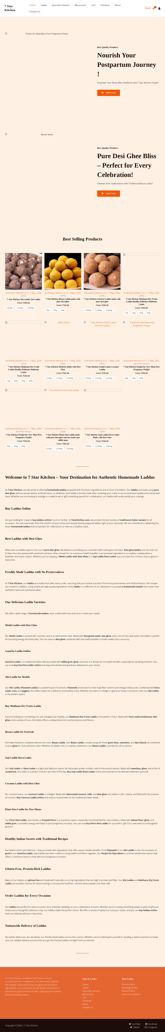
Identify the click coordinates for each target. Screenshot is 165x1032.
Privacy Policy (128, 984)
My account (80, 5)
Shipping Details (130, 987)
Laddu (44, 5)
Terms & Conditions (131, 994)
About (118, 5)
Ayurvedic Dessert (61, 5)
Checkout (105, 5)
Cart (93, 5)
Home (33, 5)
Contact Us (35, 11)
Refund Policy (128, 991)
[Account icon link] (159, 8)
